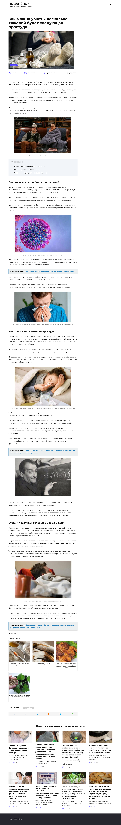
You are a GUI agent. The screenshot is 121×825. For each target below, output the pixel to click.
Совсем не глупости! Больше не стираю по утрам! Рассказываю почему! (19, 749)
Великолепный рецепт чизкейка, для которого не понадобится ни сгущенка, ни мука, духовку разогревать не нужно (100, 792)
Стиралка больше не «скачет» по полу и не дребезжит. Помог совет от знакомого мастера (100, 749)
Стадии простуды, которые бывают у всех (30, 173)
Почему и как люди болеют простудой (29, 166)
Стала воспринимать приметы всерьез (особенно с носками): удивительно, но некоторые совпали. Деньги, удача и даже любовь (45, 752)
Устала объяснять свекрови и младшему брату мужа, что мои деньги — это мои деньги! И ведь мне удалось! (19, 792)
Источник (12, 633)
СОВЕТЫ (13, 65)
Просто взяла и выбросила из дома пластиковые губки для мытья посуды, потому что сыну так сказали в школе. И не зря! (73, 751)
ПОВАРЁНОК (19, 4)
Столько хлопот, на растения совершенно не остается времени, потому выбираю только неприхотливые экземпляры (73, 792)
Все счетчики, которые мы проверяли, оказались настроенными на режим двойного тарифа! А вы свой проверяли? (47, 792)
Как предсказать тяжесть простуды (28, 170)
